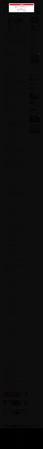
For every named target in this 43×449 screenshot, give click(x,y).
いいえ (24, 11)
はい (19, 10)
